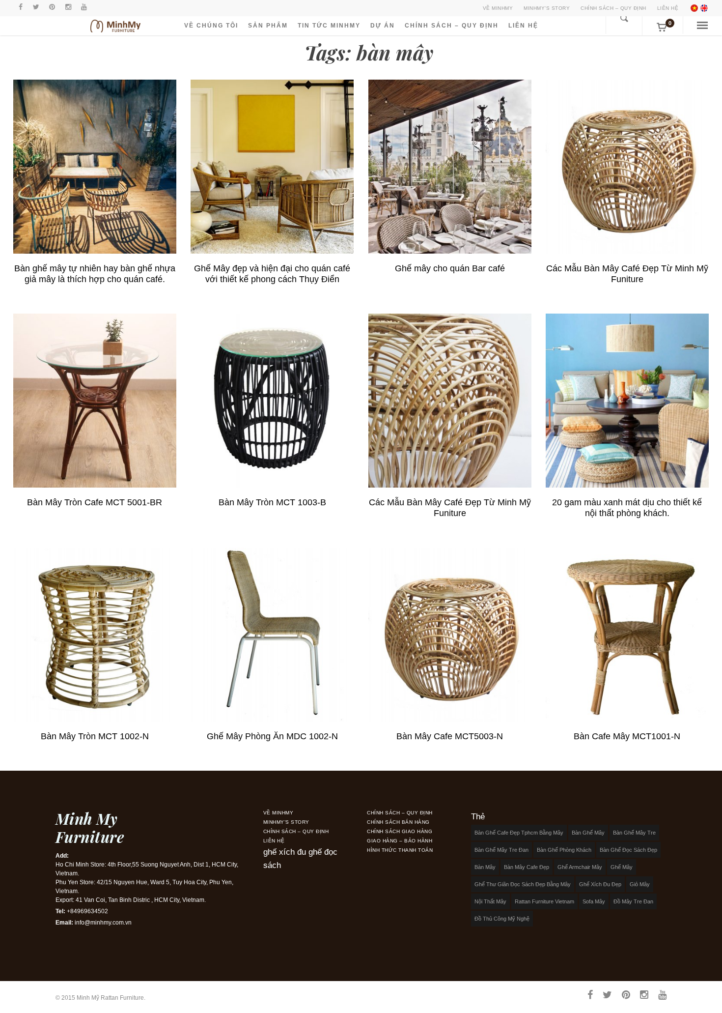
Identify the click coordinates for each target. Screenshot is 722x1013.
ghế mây (622, 867)
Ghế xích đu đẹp (600, 884)
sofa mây (594, 901)
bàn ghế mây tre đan (501, 850)
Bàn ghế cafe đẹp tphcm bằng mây (518, 833)
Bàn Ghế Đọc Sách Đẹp (628, 850)
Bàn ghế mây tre (634, 833)
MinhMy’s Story (547, 8)
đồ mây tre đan (633, 901)
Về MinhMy (498, 8)
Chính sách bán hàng (398, 822)
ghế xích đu (284, 852)
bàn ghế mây (588, 833)
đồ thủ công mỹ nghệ (501, 919)
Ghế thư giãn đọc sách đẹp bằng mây (522, 884)
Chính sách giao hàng (399, 831)
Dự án (382, 25)
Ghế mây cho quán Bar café (450, 268)
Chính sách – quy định (613, 8)
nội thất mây (490, 901)
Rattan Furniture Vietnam (544, 901)
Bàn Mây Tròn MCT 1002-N (95, 736)
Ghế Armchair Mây (579, 867)
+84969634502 (87, 911)
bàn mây (485, 867)
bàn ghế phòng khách (564, 850)
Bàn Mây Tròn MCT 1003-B (272, 502)
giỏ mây (640, 884)
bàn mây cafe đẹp (526, 867)
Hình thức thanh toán (400, 850)
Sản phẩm (268, 25)
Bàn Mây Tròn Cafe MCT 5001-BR (94, 502)
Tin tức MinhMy (329, 25)
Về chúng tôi (211, 25)
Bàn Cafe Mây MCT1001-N (627, 736)
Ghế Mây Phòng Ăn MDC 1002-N (272, 736)
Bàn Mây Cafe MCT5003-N (449, 736)
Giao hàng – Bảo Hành (399, 840)
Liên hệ (668, 8)
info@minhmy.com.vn (103, 922)
